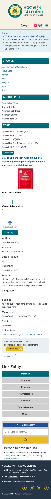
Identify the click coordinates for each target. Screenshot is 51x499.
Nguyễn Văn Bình (9, 115)
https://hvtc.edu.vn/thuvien (23, 481)
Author (5, 75)
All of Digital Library (26, 425)
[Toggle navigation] (46, 25)
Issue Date (7, 71)
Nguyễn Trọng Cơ (9, 119)
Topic (4, 90)
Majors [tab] (25, 414)
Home (5, 33)
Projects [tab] (25, 387)
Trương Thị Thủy (9, 107)
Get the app (13, 348)
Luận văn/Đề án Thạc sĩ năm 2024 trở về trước (27, 39)
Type (4, 86)
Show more (9, 356)
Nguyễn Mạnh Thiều (11, 111)
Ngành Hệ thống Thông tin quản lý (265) (20, 143)
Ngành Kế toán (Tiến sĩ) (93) (14, 147)
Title (4, 78)
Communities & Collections (14, 67)
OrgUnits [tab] (25, 380)
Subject (5, 82)
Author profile (13, 97)
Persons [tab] (25, 374)
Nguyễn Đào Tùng (10, 103)
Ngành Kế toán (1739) (12, 135)
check (10, 233)
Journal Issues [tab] (25, 394)
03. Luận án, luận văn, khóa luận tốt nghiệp (25, 36)
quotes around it (11, 458)
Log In (26, 25)
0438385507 (13, 477)
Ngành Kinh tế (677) (11, 139)
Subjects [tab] (25, 400)
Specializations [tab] (25, 407)
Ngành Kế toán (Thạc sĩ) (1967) (16, 131)
